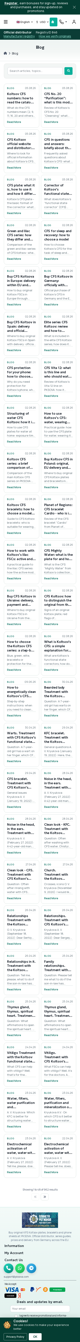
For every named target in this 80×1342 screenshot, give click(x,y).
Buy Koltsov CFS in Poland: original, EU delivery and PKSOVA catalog (58, 465)
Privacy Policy (15, 1337)
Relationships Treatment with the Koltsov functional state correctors (19, 924)
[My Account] (74, 22)
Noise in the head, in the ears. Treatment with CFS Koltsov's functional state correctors (21, 835)
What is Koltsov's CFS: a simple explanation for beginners (57, 648)
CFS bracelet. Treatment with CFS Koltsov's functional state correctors (19, 787)
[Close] (74, 7)
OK (35, 1337)
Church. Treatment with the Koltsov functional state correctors (56, 878)
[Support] (63, 22)
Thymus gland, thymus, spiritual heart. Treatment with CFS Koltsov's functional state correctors (58, 1017)
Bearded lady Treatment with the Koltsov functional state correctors (56, 695)
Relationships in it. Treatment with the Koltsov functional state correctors (21, 970)
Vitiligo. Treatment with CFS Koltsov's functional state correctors (56, 1061)
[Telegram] (31, 1268)
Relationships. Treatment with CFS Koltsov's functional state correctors (56, 924)
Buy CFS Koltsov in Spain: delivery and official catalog (21, 328)
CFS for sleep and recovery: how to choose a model (57, 235)
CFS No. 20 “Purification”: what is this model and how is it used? (58, 102)
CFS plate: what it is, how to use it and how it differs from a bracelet (21, 191)
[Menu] (6, 22)
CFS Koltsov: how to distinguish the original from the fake (57, 602)
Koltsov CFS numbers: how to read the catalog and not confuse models (20, 102)
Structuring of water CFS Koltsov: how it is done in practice (20, 419)
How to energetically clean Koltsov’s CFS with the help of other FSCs (21, 695)
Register (11, 3)
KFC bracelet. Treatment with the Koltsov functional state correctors (56, 741)
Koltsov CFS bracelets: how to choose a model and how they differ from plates (21, 513)
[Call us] (8, 1268)
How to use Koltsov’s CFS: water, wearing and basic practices (55, 421)
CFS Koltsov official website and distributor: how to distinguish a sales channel (21, 148)
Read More (14, 122)
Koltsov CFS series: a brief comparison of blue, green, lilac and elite (19, 467)
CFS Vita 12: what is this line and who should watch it (58, 374)
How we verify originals (55, 36)
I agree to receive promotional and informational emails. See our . (43, 1317)
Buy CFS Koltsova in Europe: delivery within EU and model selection (21, 282)
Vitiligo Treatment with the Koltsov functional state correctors (21, 1059)
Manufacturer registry (19, 36)
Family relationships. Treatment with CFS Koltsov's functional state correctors (56, 972)
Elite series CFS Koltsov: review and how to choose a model (56, 328)
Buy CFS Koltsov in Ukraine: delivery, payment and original (21, 602)
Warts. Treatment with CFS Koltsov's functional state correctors (21, 739)
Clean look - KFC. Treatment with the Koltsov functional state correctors (57, 832)
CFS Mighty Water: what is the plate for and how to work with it (58, 557)
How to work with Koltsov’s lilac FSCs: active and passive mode (20, 557)
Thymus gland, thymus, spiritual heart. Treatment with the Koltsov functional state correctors (20, 1017)
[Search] (68, 71)
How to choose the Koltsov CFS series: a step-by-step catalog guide (20, 650)
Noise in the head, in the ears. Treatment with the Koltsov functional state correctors (58, 789)
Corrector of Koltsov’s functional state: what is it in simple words (58, 193)
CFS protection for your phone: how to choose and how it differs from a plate (20, 376)
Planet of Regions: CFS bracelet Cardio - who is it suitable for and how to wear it (58, 513)
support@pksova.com (16, 1277)
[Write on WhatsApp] (20, 1268)
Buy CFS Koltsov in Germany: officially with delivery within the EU (58, 284)
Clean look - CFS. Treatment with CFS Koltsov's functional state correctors (20, 878)
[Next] (45, 1196)
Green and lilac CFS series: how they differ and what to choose (19, 237)
